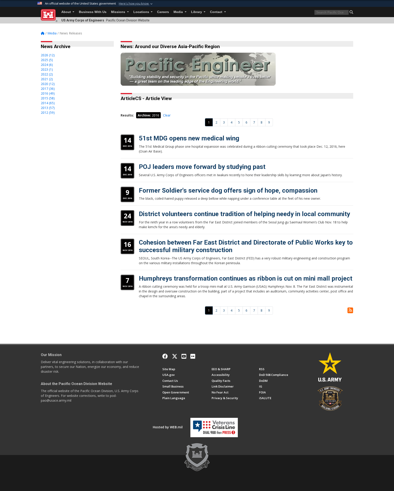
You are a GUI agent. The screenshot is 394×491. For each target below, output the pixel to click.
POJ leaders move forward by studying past (202, 167)
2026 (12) (48, 55)
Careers (163, 12)
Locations (141, 12)
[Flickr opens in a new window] (192, 356)
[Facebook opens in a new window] (165, 356)
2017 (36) (48, 88)
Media (179, 12)
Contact (216, 12)
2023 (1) (47, 69)
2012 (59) (48, 112)
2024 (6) (47, 64)
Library (197, 12)
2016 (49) (48, 93)
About (66, 12)
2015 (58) (48, 98)
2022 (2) (47, 74)
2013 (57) (48, 108)
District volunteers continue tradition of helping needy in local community (244, 214)
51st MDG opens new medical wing (189, 138)
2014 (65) (48, 103)
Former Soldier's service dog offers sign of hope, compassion (228, 190)
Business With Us (92, 12)
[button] (136, 3)
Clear (167, 115)
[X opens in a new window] (174, 356)
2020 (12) (48, 84)
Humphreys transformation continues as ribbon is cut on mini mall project (245, 278)
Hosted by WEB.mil (168, 427)
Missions (118, 12)
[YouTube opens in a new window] (183, 356)
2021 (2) (47, 79)
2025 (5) (47, 60)
